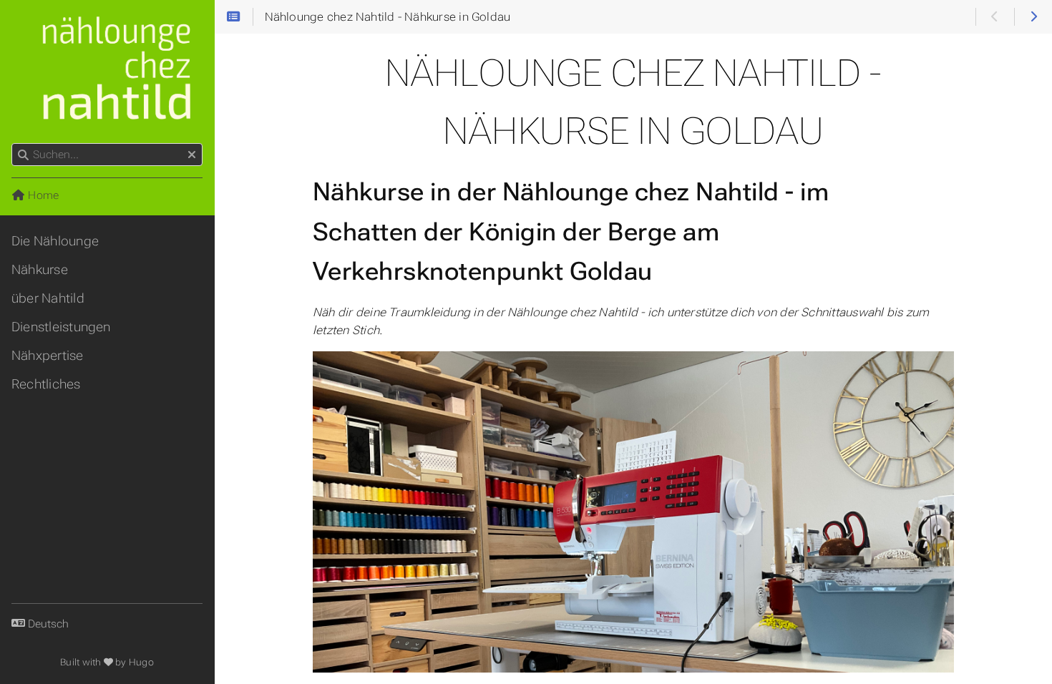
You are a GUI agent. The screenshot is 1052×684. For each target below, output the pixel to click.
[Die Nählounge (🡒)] (1033, 17)
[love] (108, 662)
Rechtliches (46, 384)
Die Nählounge (55, 241)
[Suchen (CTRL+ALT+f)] (23, 155)
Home (42, 195)
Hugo (141, 662)
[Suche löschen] (191, 155)
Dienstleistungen (61, 327)
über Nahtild (47, 298)
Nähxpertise (47, 355)
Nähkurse (39, 270)
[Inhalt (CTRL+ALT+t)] (234, 17)
